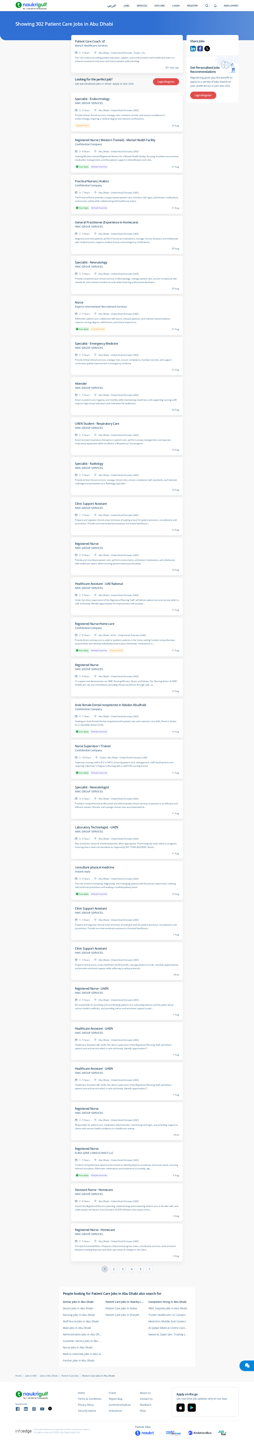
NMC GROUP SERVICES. (89, 103)
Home (18, 1375)
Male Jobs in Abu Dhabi (77, 1328)
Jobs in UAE (31, 1375)
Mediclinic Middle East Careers (167, 1321)
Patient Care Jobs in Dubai (121, 1308)
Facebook (200, 48)
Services (142, 5)
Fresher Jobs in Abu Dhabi (78, 1360)
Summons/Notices (120, 1405)
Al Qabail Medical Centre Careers (168, 1328)
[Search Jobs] (207, 6)
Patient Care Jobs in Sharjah (122, 1315)
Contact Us (146, 1399)
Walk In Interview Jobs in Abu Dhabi (84, 1354)
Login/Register (166, 81)
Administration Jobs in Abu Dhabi (83, 1334)
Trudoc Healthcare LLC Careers (167, 1315)
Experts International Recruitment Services (101, 306)
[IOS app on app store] (180, 1408)
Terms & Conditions (90, 1399)
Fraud (112, 1393)
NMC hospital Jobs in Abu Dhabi (167, 1308)
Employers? (231, 5)
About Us (145, 1393)
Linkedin (193, 48)
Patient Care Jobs (70, 1375)
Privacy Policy (86, 1405)
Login (176, 5)
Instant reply (82, 871)
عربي (111, 5)
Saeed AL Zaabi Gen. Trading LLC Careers (169, 1334)
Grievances (115, 1410)
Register (192, 5)
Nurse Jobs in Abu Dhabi (78, 1347)
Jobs (126, 5)
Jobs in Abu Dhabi (49, 1375)
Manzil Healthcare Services (91, 45)
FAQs (143, 1410)
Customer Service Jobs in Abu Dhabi (84, 1341)
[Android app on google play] (192, 1408)
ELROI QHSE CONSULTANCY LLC (94, 1153)
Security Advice (87, 1410)
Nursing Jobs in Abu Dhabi (79, 1315)
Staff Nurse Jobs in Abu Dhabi (81, 1321)
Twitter (207, 48)
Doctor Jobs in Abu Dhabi (78, 1308)
